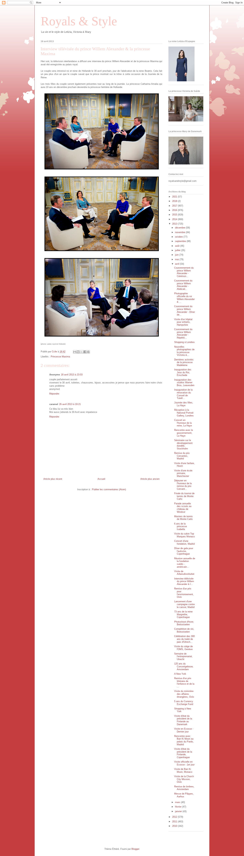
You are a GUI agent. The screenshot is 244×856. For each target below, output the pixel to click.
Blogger (135, 849)
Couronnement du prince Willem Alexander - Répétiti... (183, 333)
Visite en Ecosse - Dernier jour (183, 730)
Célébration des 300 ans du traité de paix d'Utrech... (184, 639)
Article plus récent (52, 479)
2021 (175, 196)
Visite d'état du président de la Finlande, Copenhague (183, 753)
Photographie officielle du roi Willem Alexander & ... (184, 297)
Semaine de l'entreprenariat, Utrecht (183, 656)
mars (178, 802)
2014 (175, 219)
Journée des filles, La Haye (183, 404)
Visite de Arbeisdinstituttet (184, 572)
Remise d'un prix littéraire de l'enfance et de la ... (184, 682)
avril (177, 264)
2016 (175, 210)
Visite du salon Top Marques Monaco (184, 535)
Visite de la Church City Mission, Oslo (184, 779)
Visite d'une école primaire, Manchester (183, 473)
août (177, 245)
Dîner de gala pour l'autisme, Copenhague (183, 551)
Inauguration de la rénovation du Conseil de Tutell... (183, 393)
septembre (181, 241)
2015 (175, 214)
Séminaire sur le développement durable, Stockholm (183, 444)
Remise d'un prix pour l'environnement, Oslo (184, 592)
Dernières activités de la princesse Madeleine (183, 362)
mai (177, 259)
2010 (175, 826)
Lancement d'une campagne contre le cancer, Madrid (184, 604)
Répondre (54, 393)
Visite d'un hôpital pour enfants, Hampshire (183, 322)
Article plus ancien (150, 479)
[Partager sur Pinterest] (88, 352)
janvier (179, 811)
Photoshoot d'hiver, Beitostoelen (184, 623)
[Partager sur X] (81, 352)
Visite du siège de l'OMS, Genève (183, 648)
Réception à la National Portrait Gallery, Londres (184, 413)
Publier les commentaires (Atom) (109, 489)
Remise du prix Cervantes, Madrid (182, 456)
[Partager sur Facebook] (85, 352)
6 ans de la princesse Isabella (180, 526)
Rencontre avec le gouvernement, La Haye (183, 433)
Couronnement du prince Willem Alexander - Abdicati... (183, 284)
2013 (175, 223)
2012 (175, 817)
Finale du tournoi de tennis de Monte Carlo (184, 496)
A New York (180, 673)
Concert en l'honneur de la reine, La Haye (183, 423)
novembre (180, 232)
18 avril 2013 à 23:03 (72, 374)
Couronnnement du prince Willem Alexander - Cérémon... (184, 271)
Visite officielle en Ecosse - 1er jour (184, 763)
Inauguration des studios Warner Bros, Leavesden (184, 382)
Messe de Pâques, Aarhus (184, 795)
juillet (178, 250)
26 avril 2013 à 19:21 (70, 404)
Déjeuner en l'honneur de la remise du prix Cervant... (183, 484)
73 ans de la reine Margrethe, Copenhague (183, 614)
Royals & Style (79, 21)
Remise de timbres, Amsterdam (184, 788)
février (178, 806)
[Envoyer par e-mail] (74, 352)
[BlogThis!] (78, 352)
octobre (179, 236)
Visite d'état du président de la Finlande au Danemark (183, 720)
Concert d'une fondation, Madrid (184, 542)
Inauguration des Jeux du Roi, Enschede (182, 372)
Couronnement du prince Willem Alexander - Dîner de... (184, 310)
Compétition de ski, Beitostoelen (184, 630)
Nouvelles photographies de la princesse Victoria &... (184, 350)
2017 (175, 205)
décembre (180, 227)
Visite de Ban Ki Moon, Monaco (183, 770)
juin (177, 254)
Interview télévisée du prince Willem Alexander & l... (184, 581)
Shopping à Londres (184, 342)
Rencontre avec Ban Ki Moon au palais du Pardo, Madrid (184, 740)
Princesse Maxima (60, 356)
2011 (175, 821)
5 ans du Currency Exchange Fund (183, 702)
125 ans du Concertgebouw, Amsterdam (183, 666)
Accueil (101, 479)
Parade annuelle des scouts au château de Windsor (182, 507)
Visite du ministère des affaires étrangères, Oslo (184, 694)
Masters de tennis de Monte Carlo (183, 518)
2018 (175, 201)
